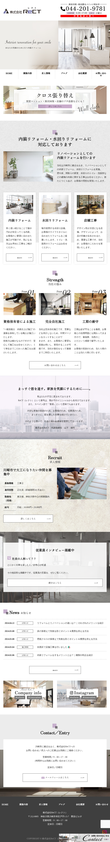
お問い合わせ (101, 74)
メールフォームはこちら (57, 777)
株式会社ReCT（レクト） (55, 812)
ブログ (64, 73)
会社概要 (82, 73)
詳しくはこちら (28, 518)
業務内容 (27, 73)
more (19, 257)
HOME (9, 73)
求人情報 (46, 73)
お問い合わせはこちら (55, 365)
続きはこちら (55, 582)
